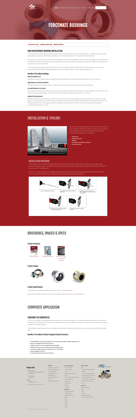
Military (66, 400)
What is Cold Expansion (85, 387)
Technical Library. (68, 290)
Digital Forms (67, 386)
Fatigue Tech (59, 37)
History (82, 389)
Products (57, 8)
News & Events (91, 8)
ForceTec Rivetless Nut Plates (53, 369)
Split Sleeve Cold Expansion (53, 367)
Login (106, 4)
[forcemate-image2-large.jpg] (58, 276)
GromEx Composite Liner (53, 377)
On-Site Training (68, 382)
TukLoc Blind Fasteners (52, 373)
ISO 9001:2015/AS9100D (85, 395)
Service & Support (71, 8)
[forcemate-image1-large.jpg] (37, 273)
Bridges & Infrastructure (69, 395)
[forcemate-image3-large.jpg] (78, 276)
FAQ (65, 371)
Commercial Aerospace (69, 391)
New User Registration (69, 379)
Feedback (83, 393)
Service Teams (67, 381)
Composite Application (58, 44)
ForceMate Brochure (47, 256)
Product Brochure (34, 256)
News (82, 367)
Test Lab (66, 384)
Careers (82, 391)
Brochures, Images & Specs (46, 44)
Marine (66, 399)
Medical (66, 397)
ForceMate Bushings (52, 371)
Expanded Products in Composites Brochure (61, 258)
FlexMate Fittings (51, 375)
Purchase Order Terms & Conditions (72, 377)
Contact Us (84, 8)
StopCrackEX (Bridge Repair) (53, 381)
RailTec (49, 379)
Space (66, 404)
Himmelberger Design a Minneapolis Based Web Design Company (37, 409)
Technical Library (68, 367)
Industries (62, 8)
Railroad (66, 402)
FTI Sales (38, 294)
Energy (66, 406)
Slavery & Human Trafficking (86, 397)
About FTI (78, 8)
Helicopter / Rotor (68, 393)
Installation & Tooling (33, 44)
